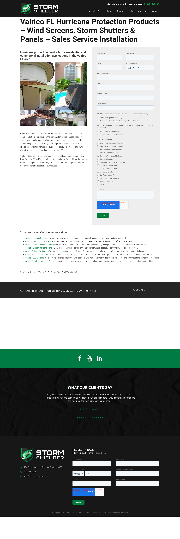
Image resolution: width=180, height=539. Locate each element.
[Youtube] (89, 360)
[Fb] (80, 360)
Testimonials (119, 11)
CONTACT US (139, 290)
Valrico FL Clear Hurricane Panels (39, 248)
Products (107, 11)
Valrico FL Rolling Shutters (36, 238)
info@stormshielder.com (34, 476)
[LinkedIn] (99, 360)
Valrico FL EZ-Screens (34, 258)
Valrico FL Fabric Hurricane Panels (39, 261)
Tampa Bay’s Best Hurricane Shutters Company (109, 513)
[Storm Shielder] (39, 8)
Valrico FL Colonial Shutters (37, 251)
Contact (155, 11)
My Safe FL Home (135, 11)
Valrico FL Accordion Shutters (38, 241)
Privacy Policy (84, 513)
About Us (96, 11)
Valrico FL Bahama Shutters (37, 254)
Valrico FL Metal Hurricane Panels (39, 245)
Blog (147, 11)
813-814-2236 (133, 4)
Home (87, 11)
